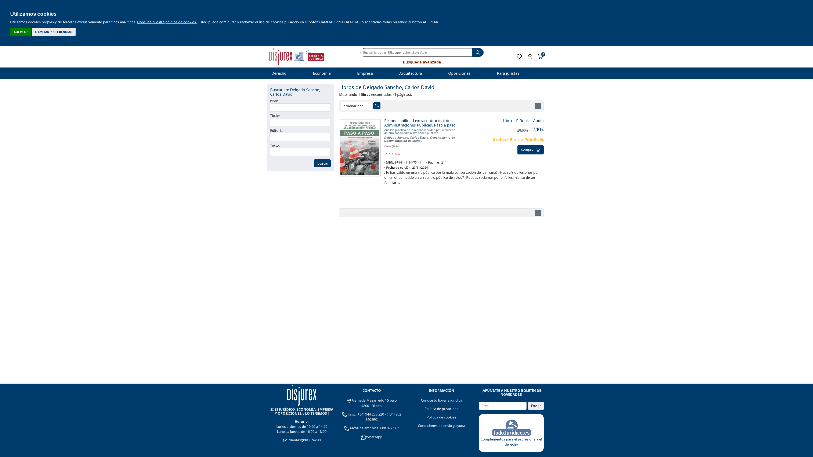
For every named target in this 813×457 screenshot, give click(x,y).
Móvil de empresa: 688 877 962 (374, 428)
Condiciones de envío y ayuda (441, 425)
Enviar (536, 405)
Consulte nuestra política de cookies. (167, 22)
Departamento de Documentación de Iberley (419, 139)
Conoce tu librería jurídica (441, 400)
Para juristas (508, 73)
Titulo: (275, 115)
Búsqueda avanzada (422, 62)
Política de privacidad (441, 408)
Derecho (278, 73)
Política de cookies (441, 417)
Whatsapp (374, 437)
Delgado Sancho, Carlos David (406, 137)
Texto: (275, 145)
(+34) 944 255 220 (370, 414)
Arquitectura (410, 73)
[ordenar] (376, 105)
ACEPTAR (21, 32)
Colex (387, 146)
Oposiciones (459, 73)
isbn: (274, 101)
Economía (322, 73)
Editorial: (277, 130)
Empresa (365, 73)
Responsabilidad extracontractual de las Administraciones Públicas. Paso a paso (420, 123)
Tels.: (352, 414)
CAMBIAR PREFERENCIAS (53, 32)
